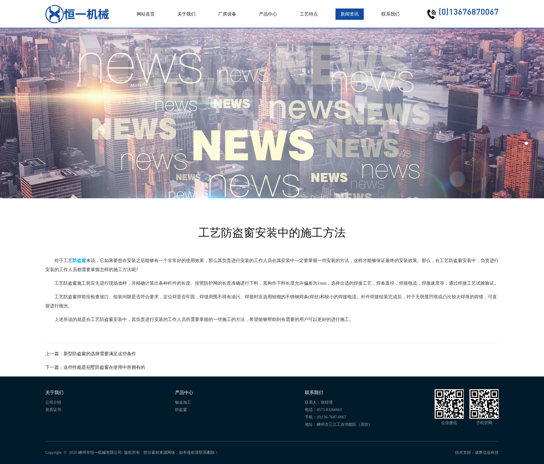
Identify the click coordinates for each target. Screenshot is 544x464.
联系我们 (390, 14)
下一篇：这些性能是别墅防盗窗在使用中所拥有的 (95, 367)
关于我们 (186, 14)
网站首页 (146, 14)
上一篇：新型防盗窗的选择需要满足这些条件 (90, 353)
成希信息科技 (487, 452)
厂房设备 (227, 14)
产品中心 (268, 14)
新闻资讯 (350, 14)
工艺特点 (309, 14)
